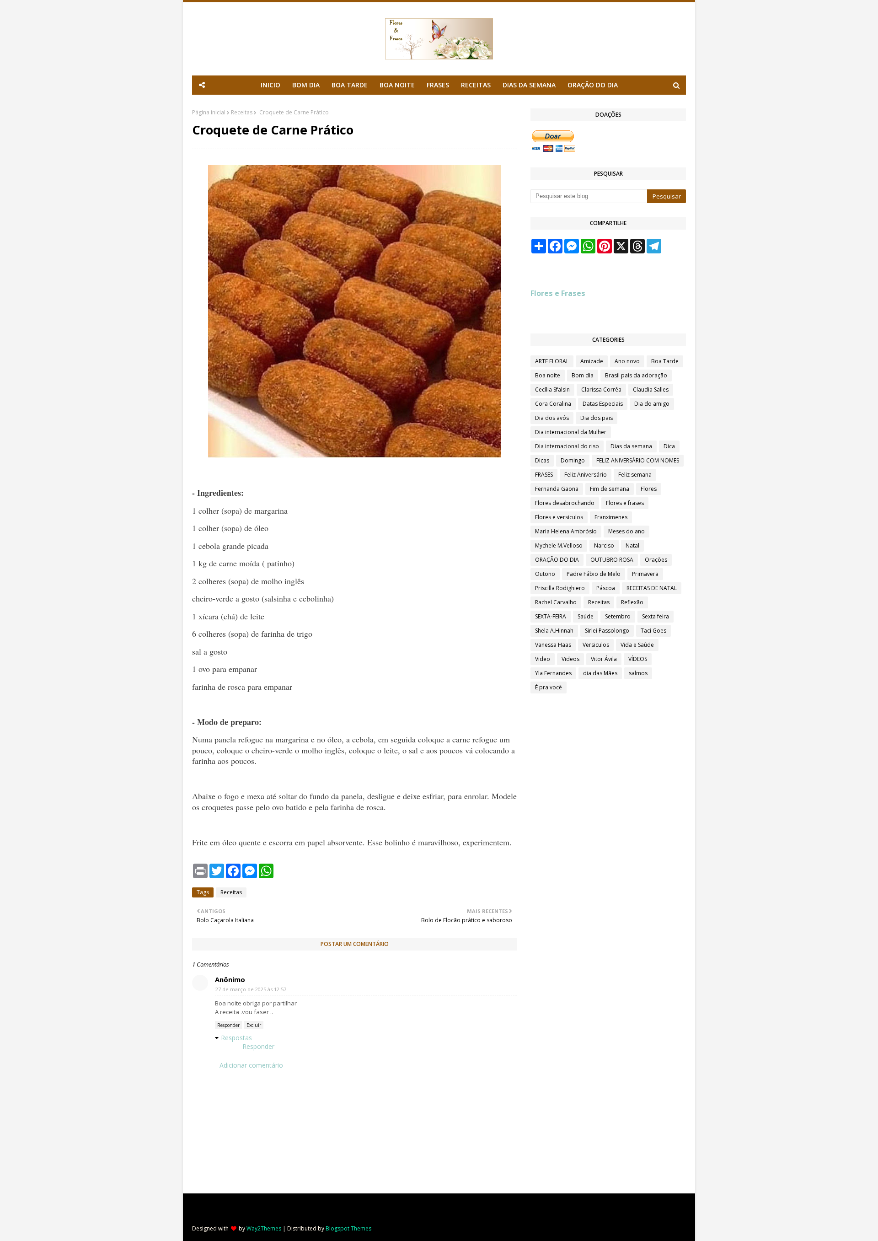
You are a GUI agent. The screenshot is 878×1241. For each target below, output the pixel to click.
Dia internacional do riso (567, 446)
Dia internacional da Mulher (570, 432)
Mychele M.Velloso (559, 545)
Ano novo (627, 361)
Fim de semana (609, 489)
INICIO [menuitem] (270, 85)
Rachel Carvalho (556, 602)
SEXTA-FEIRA (550, 616)
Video (542, 659)
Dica (669, 446)
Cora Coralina (553, 404)
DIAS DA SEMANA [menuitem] (529, 85)
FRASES (544, 474)
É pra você (548, 687)
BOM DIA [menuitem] (306, 85)
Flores (649, 489)
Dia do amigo (651, 404)
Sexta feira (655, 616)
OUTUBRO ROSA (611, 560)
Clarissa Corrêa (601, 389)
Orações (656, 560)
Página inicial (208, 112)
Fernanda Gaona (556, 489)
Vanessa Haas (553, 645)
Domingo (573, 460)
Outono (545, 574)
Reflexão (632, 602)
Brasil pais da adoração (636, 375)
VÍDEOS (637, 659)
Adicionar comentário (251, 1065)
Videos (570, 659)
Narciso (604, 545)
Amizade (591, 361)
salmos (638, 673)
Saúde (586, 616)
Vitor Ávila (604, 659)
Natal (632, 545)
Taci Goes (653, 630)
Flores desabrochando (564, 503)
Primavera (645, 574)
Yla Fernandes (553, 673)
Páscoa (605, 588)
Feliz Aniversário (585, 474)
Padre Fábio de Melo (594, 574)
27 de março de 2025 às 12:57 (250, 989)
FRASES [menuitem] (438, 85)
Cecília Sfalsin (552, 389)
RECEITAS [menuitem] (476, 85)
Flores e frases (625, 503)
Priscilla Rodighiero (560, 588)
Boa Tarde (665, 361)
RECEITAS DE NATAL (651, 588)
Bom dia (583, 375)
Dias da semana (631, 446)
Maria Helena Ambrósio (566, 531)
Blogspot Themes (348, 1228)
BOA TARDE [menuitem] (350, 85)
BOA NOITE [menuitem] (397, 85)
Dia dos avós (552, 418)
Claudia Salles (651, 389)
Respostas (236, 1037)
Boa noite (547, 375)
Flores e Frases (557, 293)
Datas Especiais (603, 404)
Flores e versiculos (559, 517)
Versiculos (596, 645)
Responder (228, 1025)
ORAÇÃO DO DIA (557, 560)
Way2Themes (263, 1228)
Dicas (542, 460)
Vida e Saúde (637, 645)
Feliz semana (635, 474)
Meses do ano (626, 531)
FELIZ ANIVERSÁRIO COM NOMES (637, 460)
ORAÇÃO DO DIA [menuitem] (592, 85)
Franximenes (610, 517)
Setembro (618, 616)
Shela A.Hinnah (554, 630)
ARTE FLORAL (552, 361)
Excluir (253, 1025)
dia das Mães (600, 673)
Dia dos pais (596, 418)
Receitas (241, 112)
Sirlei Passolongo (607, 630)
